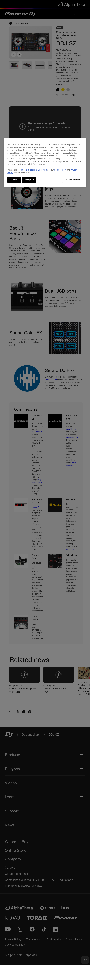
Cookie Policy (60, 170)
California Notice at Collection (34, 170)
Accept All (29, 179)
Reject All (14, 179)
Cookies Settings (72, 179)
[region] (45, 162)
